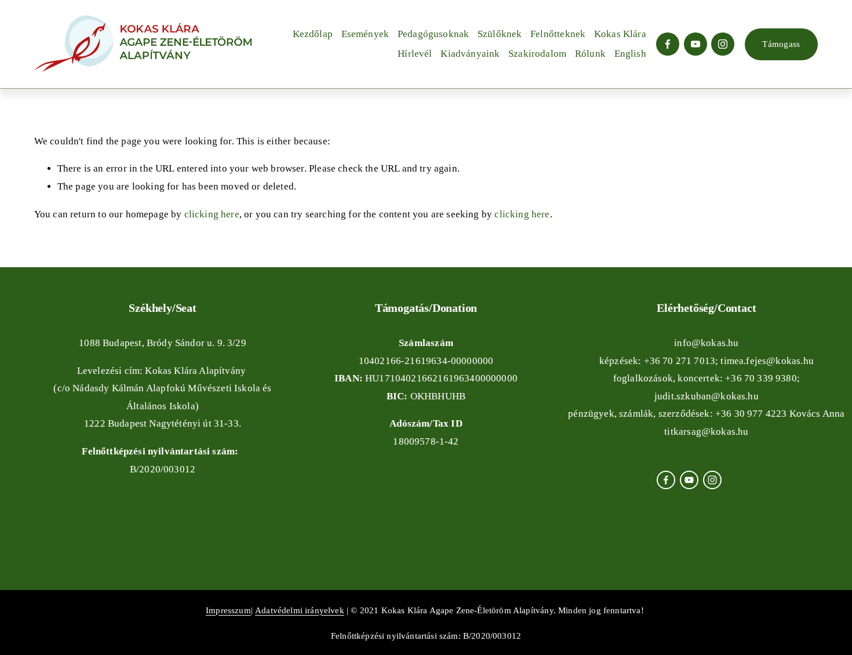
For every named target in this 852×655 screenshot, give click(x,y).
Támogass (781, 44)
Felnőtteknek (557, 33)
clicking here (211, 214)
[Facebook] (667, 44)
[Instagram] (722, 44)
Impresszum (228, 610)
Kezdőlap (313, 33)
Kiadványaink (470, 53)
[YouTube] (695, 44)
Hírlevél (415, 53)
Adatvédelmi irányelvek (299, 610)
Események (365, 33)
